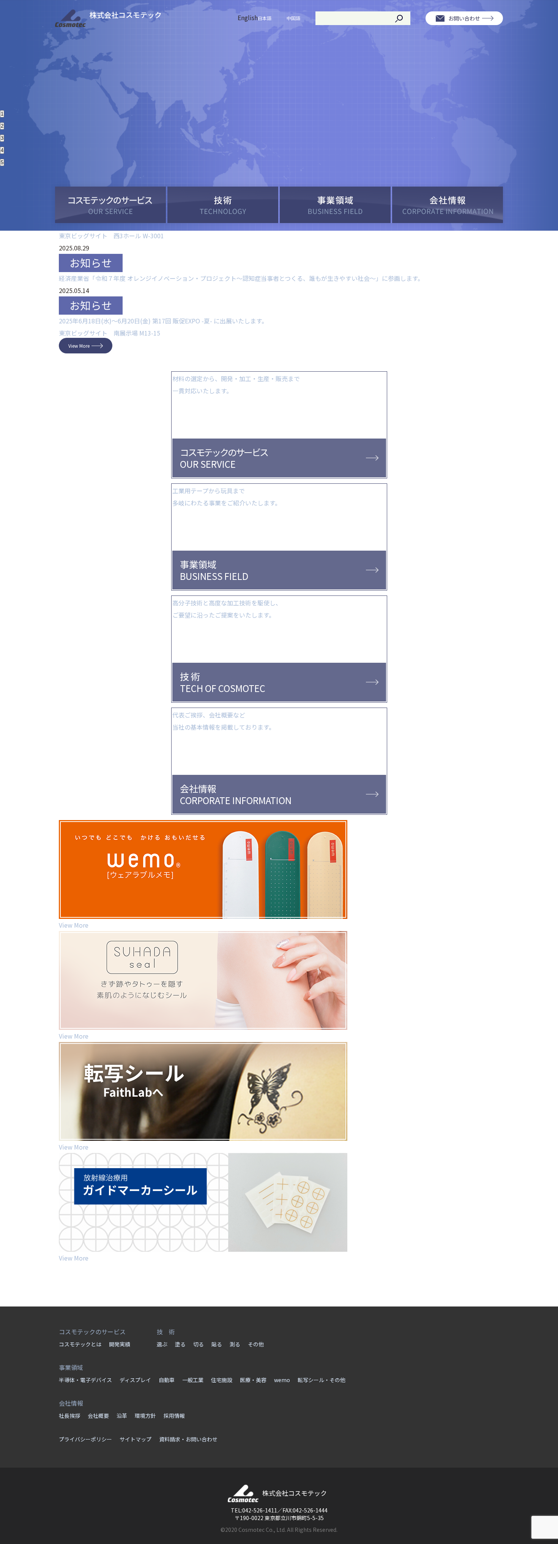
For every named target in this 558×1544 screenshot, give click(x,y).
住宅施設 (221, 1380)
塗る (180, 1344)
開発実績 (119, 1344)
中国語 (293, 18)
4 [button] (2, 150)
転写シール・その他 (321, 1380)
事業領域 (71, 1367)
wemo (282, 1380)
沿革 (122, 1415)
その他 (256, 1344)
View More (79, 345)
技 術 (166, 1331)
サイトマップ (135, 1439)
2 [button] (2, 126)
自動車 (167, 1380)
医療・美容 (253, 1380)
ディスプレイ (135, 1380)
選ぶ (162, 1344)
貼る (216, 1344)
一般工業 (192, 1380)
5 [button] (2, 162)
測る (235, 1344)
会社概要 (98, 1415)
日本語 (264, 18)
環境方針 (145, 1415)
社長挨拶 (69, 1415)
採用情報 (174, 1415)
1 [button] (2, 114)
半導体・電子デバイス (85, 1380)
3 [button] (2, 138)
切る (198, 1344)
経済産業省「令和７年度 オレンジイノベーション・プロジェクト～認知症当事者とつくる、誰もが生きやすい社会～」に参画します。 (241, 278)
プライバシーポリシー (85, 1439)
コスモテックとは (80, 1344)
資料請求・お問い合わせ (188, 1439)
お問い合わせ (464, 18)
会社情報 (71, 1403)
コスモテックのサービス (92, 1331)
